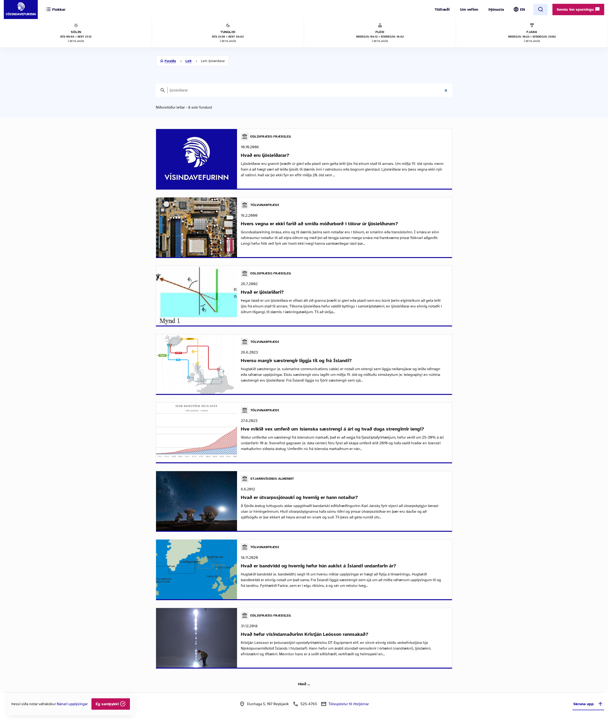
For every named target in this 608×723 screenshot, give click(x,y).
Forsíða (170, 61)
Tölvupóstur (348, 704)
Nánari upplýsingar (72, 704)
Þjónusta (496, 9)
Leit (188, 61)
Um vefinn (469, 9)
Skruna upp (583, 704)
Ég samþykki (108, 704)
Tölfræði (442, 9)
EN (522, 9)
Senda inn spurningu (576, 9)
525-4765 (308, 704)
